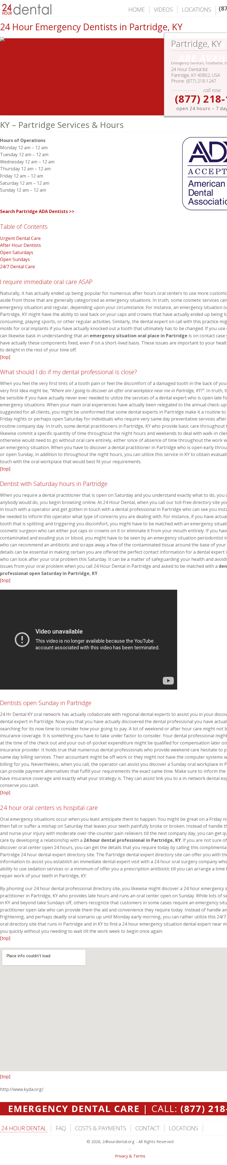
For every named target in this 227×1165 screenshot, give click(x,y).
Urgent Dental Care (20, 238)
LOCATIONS (196, 9)
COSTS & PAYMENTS (100, 1128)
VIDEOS (163, 9)
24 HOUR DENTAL (24, 1128)
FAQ (61, 1128)
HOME (136, 9)
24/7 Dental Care (17, 267)
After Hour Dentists (20, 245)
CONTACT (147, 1128)
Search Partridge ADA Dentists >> (37, 211)
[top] (5, 357)
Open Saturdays (16, 252)
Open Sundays (15, 259)
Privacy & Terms (130, 1156)
